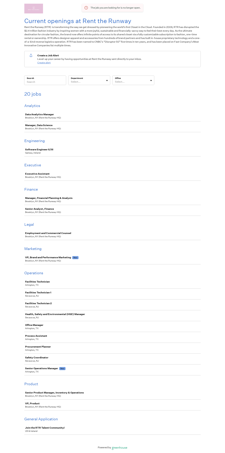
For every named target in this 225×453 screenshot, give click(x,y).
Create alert (44, 62)
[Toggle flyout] (107, 80)
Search (30, 78)
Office (118, 78)
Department (77, 78)
